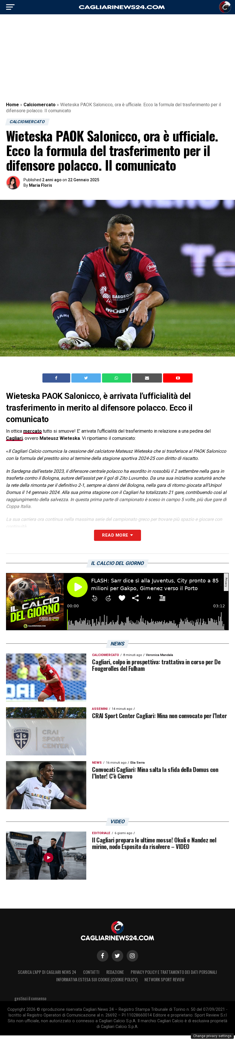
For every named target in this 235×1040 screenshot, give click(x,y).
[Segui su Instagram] (132, 956)
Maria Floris (40, 185)
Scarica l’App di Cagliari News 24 (47, 972)
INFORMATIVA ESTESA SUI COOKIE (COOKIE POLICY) (97, 979)
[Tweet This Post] (86, 378)
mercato (32, 431)
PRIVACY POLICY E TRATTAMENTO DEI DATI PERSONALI (174, 972)
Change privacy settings (212, 1036)
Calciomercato (39, 104)
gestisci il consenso (30, 998)
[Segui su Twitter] (117, 956)
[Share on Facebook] (57, 378)
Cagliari (14, 438)
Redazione (115, 972)
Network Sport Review (164, 979)
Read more (115, 535)
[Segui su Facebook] (102, 956)
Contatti (91, 972)
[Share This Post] (117, 378)
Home (12, 104)
